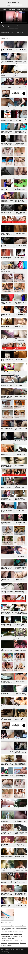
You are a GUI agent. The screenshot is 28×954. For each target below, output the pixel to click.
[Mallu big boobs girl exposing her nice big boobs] (7, 619)
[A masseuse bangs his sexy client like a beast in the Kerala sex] (7, 379)
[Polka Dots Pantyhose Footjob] (7, 505)
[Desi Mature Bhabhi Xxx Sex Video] (7, 183)
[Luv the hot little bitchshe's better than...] (7, 888)
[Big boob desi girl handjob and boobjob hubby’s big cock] (20, 195)
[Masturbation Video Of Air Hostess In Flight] (7, 138)
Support (9, 952)
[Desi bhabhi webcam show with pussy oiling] (7, 114)
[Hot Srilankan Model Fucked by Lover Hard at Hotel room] (7, 734)
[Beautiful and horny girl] (7, 851)
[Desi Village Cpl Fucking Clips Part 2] (7, 265)
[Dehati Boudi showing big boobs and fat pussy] (20, 334)
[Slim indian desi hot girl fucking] (20, 69)
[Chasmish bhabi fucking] (7, 240)
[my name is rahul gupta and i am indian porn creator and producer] (7, 102)
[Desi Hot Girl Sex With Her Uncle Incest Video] (20, 44)
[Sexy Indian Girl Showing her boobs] (7, 574)
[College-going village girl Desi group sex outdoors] (20, 517)
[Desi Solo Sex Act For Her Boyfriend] (20, 297)
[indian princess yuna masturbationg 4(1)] (20, 839)
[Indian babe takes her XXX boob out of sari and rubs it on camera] (20, 562)
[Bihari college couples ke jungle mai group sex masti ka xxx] (20, 632)
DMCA (5, 952)
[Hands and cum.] (20, 321)
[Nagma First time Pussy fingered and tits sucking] (7, 900)
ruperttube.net (13, 2)
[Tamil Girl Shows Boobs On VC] (7, 864)
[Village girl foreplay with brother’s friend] (20, 827)
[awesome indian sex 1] (7, 207)
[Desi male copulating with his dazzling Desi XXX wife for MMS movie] (20, 758)
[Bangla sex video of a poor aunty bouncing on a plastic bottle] (20, 876)
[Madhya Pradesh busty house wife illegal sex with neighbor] (20, 888)
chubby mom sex (9, 26)
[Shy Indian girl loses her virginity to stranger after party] (7, 758)
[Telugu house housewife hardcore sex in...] (20, 183)
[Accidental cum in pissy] (7, 746)
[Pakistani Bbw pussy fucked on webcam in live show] (20, 574)
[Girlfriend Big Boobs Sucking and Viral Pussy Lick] (7, 252)
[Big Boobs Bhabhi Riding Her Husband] (20, 493)
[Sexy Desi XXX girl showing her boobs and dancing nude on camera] (20, 102)
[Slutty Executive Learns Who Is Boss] (7, 195)
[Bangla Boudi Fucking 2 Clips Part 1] (20, 114)
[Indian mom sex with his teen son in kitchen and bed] (7, 436)
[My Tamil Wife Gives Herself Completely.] (7, 713)
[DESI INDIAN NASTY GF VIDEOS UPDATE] (7, 562)
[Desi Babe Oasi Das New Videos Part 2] (20, 309)
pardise (23, 26)
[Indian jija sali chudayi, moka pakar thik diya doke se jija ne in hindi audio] (7, 876)
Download (20, 32)
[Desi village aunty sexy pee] (7, 770)
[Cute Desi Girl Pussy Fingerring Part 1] (20, 379)
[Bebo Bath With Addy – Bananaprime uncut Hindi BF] (7, 391)
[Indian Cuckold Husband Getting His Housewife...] (7, 228)
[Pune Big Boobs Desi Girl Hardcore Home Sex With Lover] (7, 460)
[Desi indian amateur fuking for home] (7, 517)
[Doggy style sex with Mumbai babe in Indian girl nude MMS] (20, 746)
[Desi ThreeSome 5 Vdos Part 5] (7, 297)
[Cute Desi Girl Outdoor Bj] (7, 44)
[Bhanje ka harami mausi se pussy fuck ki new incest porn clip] (7, 481)
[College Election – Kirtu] (20, 676)
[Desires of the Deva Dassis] (7, 69)
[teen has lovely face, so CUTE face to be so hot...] (7, 607)
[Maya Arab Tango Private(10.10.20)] (7, 912)
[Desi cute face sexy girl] (7, 334)
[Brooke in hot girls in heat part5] (7, 839)
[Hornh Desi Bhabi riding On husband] (20, 138)
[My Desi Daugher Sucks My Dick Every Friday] (7, 644)
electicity (11, 28)
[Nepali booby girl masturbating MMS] (20, 481)
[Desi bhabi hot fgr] (20, 505)
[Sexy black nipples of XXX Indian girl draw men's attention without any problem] (20, 367)
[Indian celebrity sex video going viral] (7, 701)
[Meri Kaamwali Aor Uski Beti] (20, 423)
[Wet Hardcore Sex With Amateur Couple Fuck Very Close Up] (20, 436)
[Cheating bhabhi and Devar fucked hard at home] (20, 207)
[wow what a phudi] (20, 460)
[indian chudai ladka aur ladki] (7, 354)
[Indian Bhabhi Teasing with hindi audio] (7, 126)
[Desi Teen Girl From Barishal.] (7, 632)
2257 (2, 952)
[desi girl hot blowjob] (20, 391)
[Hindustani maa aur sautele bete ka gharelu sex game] (20, 171)
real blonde (18, 26)
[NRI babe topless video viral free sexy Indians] (7, 423)
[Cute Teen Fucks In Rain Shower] (7, 815)
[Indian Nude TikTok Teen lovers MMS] (20, 550)
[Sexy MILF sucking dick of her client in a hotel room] (7, 586)
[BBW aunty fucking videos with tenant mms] (7, 171)
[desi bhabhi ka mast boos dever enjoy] (7, 367)
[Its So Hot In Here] (20, 252)
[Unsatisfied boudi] (20, 265)
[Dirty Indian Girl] (7, 321)
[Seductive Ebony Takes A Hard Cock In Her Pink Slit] (7, 448)
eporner (16, 28)
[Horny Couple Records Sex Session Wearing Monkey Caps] (7, 81)
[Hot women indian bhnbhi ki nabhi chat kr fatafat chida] (20, 586)
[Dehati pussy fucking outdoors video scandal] (20, 688)
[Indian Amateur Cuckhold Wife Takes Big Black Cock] (20, 734)
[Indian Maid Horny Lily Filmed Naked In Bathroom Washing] (20, 81)
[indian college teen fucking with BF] (20, 619)
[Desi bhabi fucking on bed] (20, 240)
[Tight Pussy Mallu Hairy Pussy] (7, 56)
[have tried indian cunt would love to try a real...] (7, 803)
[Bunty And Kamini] (7, 550)
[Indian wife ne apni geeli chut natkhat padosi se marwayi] (20, 851)
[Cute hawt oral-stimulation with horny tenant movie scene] (7, 676)
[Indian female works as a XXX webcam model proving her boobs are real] (20, 701)
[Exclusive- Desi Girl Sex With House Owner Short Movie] (20, 644)
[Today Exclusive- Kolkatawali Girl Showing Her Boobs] (20, 803)
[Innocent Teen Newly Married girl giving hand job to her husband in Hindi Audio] (20, 607)
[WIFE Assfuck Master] (20, 228)
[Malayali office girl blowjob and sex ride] (7, 309)
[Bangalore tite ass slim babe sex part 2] (20, 770)
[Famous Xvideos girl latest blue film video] (20, 448)
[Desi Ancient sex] (20, 354)
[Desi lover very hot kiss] (20, 900)
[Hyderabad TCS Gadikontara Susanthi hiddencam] (7, 688)
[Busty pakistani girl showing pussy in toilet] (20, 815)
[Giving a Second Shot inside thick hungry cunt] (20, 864)
